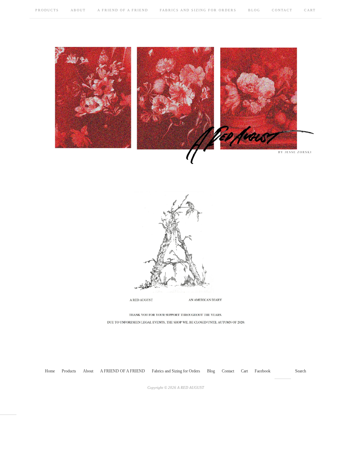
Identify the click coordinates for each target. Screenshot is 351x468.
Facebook (262, 371)
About (78, 10)
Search (300, 371)
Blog (254, 10)
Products (47, 10)
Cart (310, 10)
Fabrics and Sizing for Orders (198, 10)
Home (50, 371)
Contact (282, 10)
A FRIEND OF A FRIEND (122, 10)
